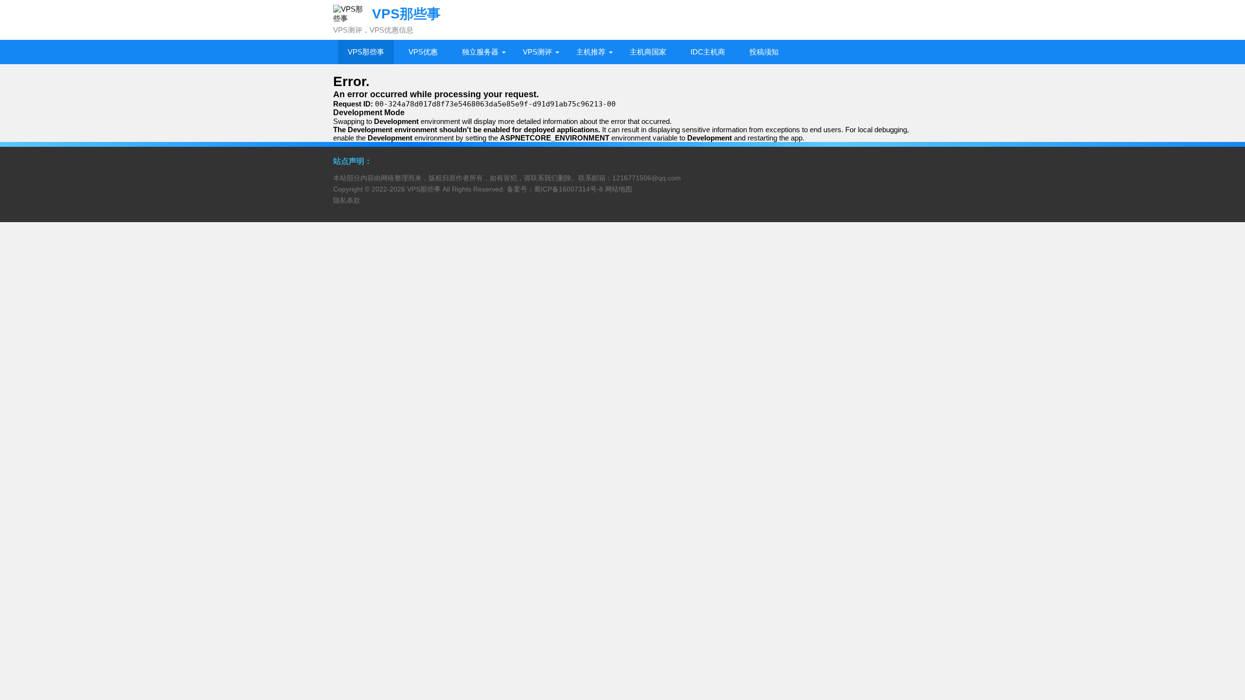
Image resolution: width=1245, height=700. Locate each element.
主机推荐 (590, 52)
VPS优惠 (423, 52)
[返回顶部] (1225, 620)
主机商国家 (648, 52)
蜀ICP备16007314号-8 (568, 189)
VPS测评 (537, 52)
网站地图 (618, 189)
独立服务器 (480, 52)
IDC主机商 (708, 52)
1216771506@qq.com (646, 178)
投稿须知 (764, 52)
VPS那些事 (366, 52)
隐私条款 (346, 200)
